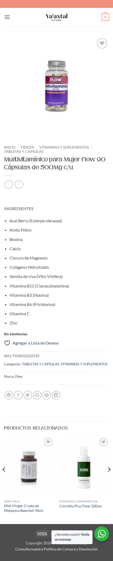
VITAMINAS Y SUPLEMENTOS (64, 147)
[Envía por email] (37, 395)
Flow (18, 376)
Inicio (10, 147)
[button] (7, 17)
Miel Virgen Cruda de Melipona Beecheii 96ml (23, 508)
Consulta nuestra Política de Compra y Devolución (56, 549)
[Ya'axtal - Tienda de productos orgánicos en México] (56, 17)
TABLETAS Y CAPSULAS (23, 151)
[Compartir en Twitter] (27, 395)
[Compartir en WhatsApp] (8, 395)
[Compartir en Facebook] (18, 395)
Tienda (27, 147)
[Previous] (4, 480)
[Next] (109, 480)
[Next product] (8, 184)
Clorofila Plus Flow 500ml (80, 506)
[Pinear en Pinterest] (46, 395)
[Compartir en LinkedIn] (56, 395)
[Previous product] (19, 184)
